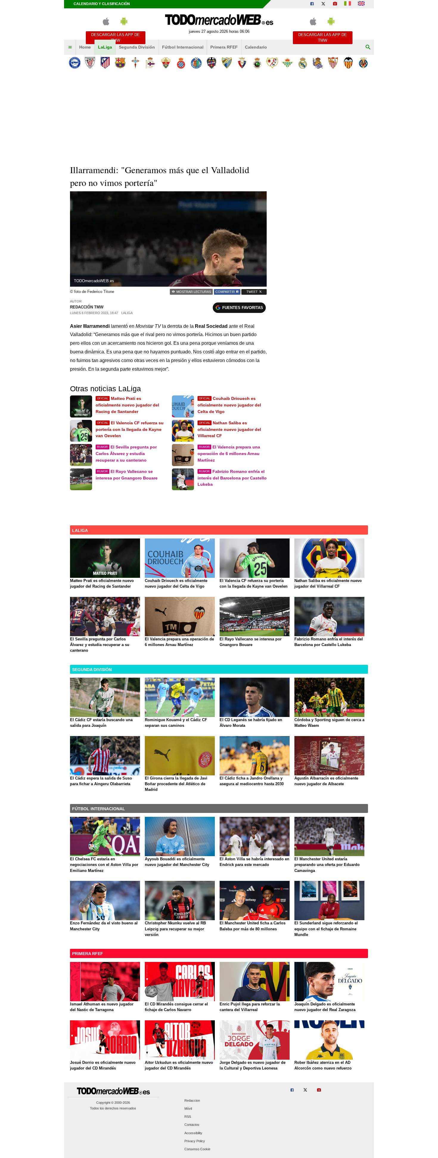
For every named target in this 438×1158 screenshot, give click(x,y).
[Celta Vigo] (135, 63)
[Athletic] (90, 63)
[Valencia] (348, 63)
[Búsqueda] (368, 47)
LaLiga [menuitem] (105, 47)
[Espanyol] (181, 63)
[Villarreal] (363, 63)
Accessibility (193, 1133)
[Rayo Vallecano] (272, 63)
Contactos (191, 1125)
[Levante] (211, 63)
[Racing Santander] (257, 63)
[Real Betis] (287, 63)
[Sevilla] (333, 63)
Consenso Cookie (197, 1149)
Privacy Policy (194, 1141)
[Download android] (123, 24)
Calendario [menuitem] (256, 47)
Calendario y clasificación (102, 4)
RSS (187, 1117)
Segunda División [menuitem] (137, 47)
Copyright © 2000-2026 (113, 1102)
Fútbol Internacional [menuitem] (183, 47)
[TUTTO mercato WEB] (347, 4)
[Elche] (166, 63)
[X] (323, 4)
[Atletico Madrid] (105, 63)
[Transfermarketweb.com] (361, 4)
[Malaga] (226, 63)
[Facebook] (312, 4)
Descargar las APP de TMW (115, 37)
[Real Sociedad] (318, 63)
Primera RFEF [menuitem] (224, 47)
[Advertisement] (219, 116)
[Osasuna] (242, 63)
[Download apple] (105, 24)
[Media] (335, 4)
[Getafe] (196, 63)
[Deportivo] (151, 63)
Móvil (188, 1109)
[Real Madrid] (302, 63)
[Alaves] (75, 63)
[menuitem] (70, 47)
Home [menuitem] (85, 47)
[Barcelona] (120, 63)
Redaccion (192, 1100)
